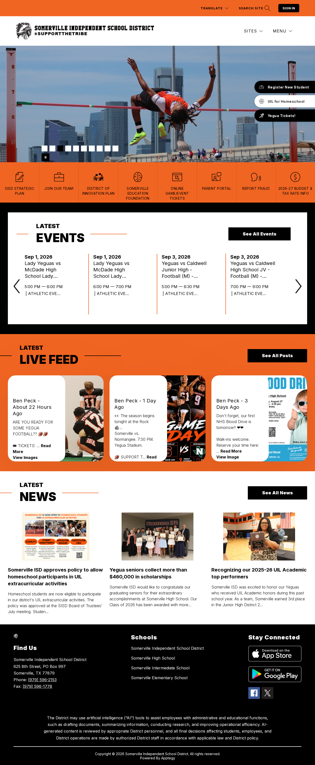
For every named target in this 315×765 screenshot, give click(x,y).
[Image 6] (84, 148)
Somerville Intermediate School (160, 667)
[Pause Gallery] (45, 157)
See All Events (259, 233)
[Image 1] (44, 148)
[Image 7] (92, 148)
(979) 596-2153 (42, 679)
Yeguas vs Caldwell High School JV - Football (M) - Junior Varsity (252, 269)
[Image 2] (52, 148)
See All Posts (277, 355)
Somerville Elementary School (159, 677)
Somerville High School (153, 658)
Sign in (289, 8)
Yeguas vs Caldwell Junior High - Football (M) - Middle (184, 269)
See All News (277, 492)
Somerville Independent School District (167, 648)
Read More (231, 451)
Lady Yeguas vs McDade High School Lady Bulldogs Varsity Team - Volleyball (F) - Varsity (113, 269)
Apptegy (168, 758)
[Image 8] (100, 148)
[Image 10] (115, 148)
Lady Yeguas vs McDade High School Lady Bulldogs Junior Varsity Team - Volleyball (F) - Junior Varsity (43, 269)
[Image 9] (107, 148)
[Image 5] (76, 148)
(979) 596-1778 (37, 686)
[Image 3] (60, 148)
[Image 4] (68, 148)
